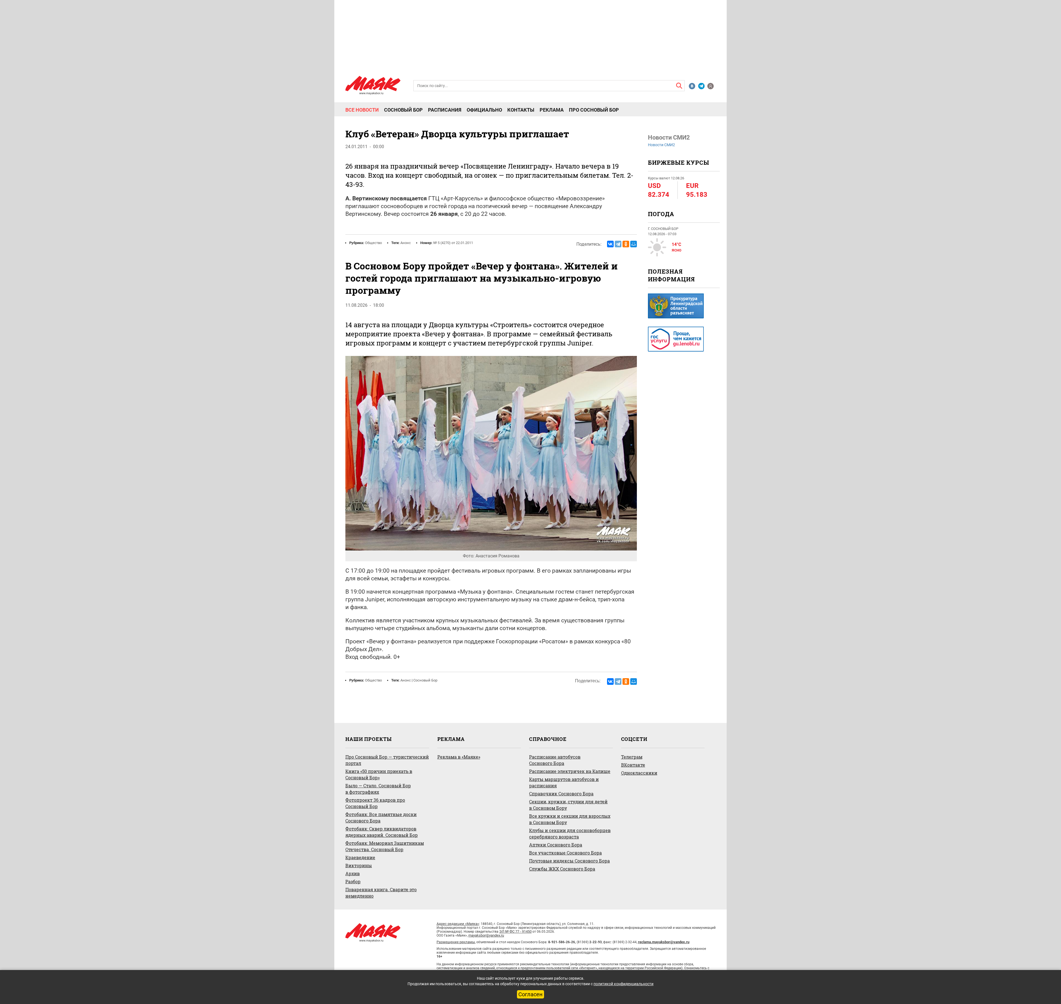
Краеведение (360, 857)
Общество (373, 243)
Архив (352, 873)
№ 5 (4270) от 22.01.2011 (453, 243)
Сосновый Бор (403, 110)
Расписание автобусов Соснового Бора (555, 760)
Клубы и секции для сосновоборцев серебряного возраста (570, 833)
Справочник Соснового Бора (561, 793)
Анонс (405, 243)
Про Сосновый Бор (594, 110)
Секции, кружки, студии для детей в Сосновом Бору (568, 805)
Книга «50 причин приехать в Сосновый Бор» (378, 774)
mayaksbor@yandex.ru (486, 935)
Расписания (444, 110)
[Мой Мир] (633, 244)
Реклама (552, 110)
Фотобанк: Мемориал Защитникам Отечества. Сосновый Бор (384, 846)
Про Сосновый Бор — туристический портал (387, 760)
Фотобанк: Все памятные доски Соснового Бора (381, 817)
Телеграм (631, 757)
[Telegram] (618, 244)
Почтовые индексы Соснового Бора (569, 861)
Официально (484, 110)
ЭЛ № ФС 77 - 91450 (515, 931)
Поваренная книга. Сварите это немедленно (381, 893)
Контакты (520, 110)
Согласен (530, 994)
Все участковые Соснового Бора (565, 853)
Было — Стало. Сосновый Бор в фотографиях (378, 789)
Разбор (353, 881)
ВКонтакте (633, 765)
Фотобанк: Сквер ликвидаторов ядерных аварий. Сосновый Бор (381, 832)
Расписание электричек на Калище (569, 771)
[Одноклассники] (626, 244)
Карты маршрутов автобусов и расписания (564, 782)
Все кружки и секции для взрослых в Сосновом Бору (569, 819)
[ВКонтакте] (610, 244)
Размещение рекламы (456, 942)
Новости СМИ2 (661, 145)
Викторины (358, 865)
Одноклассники (639, 773)
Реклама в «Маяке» (458, 757)
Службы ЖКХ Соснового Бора (562, 869)
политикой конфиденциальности (623, 984)
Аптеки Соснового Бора (555, 845)
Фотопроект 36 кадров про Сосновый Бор (375, 803)
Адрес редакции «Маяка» (458, 924)
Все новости (362, 110)
